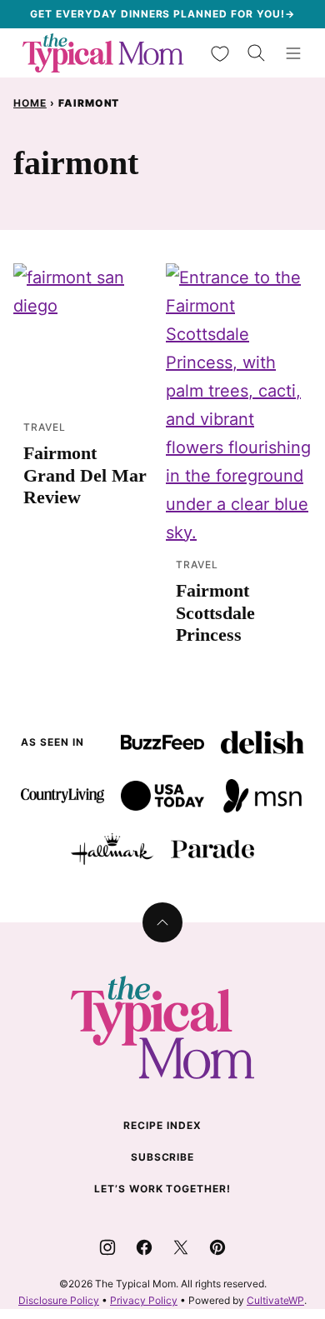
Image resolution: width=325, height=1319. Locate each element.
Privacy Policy (144, 1300)
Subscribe (163, 1157)
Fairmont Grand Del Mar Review (85, 474)
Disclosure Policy (58, 1300)
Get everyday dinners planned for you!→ (162, 13)
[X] (180, 1247)
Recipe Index (162, 1125)
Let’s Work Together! (162, 1188)
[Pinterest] (217, 1247)
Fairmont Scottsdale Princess (215, 612)
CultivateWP (275, 1300)
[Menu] (293, 53)
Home (30, 103)
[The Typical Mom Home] (103, 52)
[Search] (256, 53)
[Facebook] (144, 1247)
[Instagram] (107, 1247)
